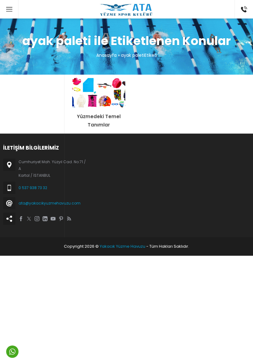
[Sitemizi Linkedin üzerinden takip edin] (45, 218)
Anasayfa (106, 55)
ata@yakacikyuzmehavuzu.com (50, 203)
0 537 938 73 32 (33, 187)
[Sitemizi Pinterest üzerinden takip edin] (61, 218)
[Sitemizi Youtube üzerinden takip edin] (53, 218)
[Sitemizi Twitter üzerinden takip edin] (29, 218)
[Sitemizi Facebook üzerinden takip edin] (21, 218)
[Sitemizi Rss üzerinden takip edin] (69, 218)
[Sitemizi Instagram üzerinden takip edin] (37, 218)
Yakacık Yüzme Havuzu (122, 246)
